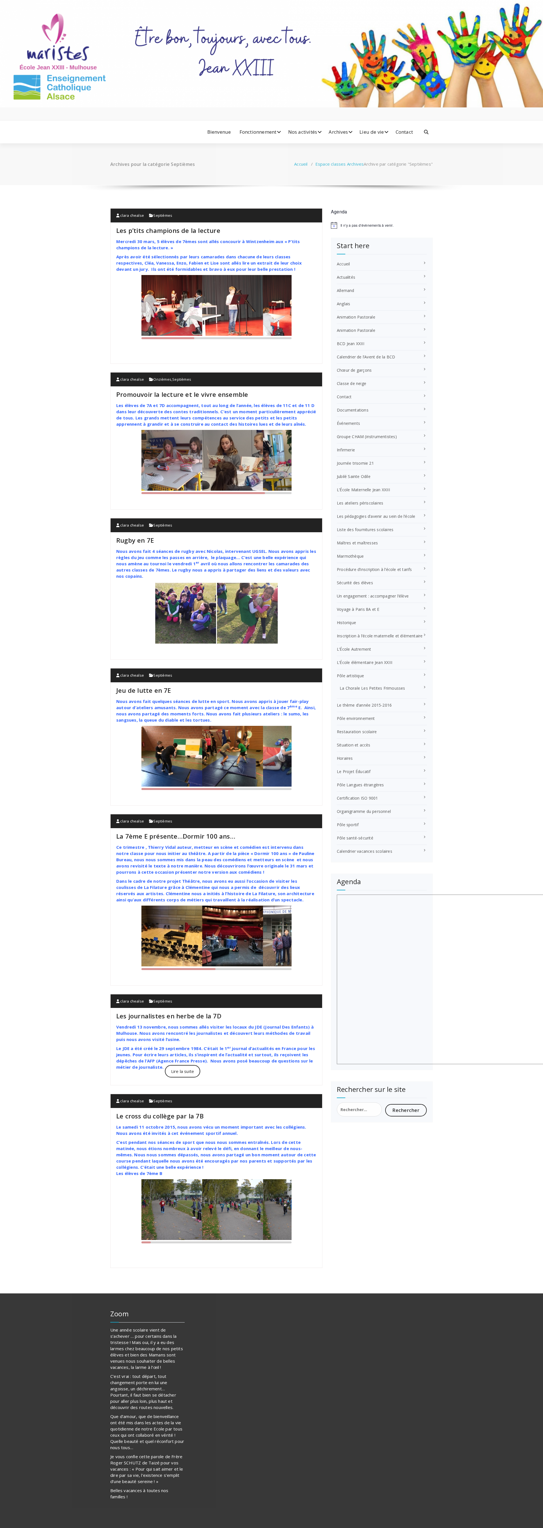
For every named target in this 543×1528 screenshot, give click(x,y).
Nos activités (302, 132)
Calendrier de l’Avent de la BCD (366, 357)
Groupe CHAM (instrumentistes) (367, 436)
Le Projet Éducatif (354, 771)
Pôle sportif (348, 824)
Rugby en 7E (135, 540)
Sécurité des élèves (355, 582)
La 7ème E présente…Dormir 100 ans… (175, 836)
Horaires (345, 758)
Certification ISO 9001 (357, 798)
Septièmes (162, 215)
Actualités (346, 277)
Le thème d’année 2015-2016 (364, 705)
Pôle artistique (350, 675)
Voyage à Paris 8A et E (358, 609)
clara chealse (131, 215)
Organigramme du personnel (364, 811)
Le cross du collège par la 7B (160, 1116)
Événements (348, 423)
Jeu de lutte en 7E (143, 690)
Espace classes (330, 164)
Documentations (353, 410)
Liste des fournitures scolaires (365, 529)
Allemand (345, 290)
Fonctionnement (258, 132)
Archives (338, 132)
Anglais (343, 303)
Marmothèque (350, 556)
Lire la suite (182, 1071)
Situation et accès (353, 745)
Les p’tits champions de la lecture (168, 230)
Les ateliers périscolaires (360, 503)
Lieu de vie (371, 132)
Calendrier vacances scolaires (364, 851)
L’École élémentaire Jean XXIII (364, 662)
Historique (346, 622)
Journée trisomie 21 (355, 463)
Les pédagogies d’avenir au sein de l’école (376, 516)
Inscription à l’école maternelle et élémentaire (380, 636)
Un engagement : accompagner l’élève (373, 596)
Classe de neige (351, 383)
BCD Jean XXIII (350, 343)
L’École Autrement (354, 649)
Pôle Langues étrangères (360, 784)
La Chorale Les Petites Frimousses (372, 688)
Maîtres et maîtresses (357, 543)
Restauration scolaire (357, 731)
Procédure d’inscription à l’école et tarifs (374, 569)
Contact (404, 132)
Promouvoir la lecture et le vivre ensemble (182, 394)
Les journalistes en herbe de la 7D (168, 1016)
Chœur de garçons (354, 370)
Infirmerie (346, 450)
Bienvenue (219, 132)
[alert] (382, 225)
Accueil (300, 164)
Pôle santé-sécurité (355, 838)
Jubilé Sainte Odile (353, 476)
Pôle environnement (356, 718)
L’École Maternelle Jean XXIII (363, 489)
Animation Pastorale (356, 317)
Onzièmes (162, 379)
